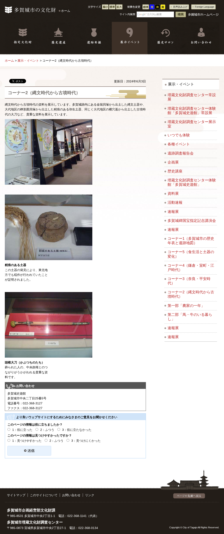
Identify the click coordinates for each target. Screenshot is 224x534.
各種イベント (179, 144)
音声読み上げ (180, 6)
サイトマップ (16, 495)
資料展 (173, 193)
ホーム (65, 10)
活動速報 (175, 202)
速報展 (173, 212)
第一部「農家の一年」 (186, 306)
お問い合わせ (71, 495)
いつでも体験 (179, 135)
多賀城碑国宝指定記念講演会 (192, 221)
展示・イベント (28, 60)
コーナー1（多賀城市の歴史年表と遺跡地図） (191, 241)
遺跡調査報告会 (181, 153)
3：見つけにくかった (86, 440)
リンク (89, 495)
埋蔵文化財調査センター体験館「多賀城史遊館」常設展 (192, 110)
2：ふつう (47, 429)
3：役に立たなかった (76, 429)
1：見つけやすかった (27, 440)
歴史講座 (175, 171)
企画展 (173, 162)
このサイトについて (44, 495)
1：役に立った (22, 429)
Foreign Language (204, 6)
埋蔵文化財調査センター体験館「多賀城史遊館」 (192, 182)
